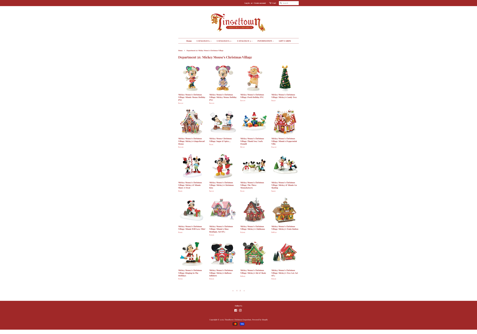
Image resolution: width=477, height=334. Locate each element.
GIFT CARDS (285, 41)
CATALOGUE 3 (244, 41)
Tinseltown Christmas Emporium (238, 319)
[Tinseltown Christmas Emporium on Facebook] (235, 311)
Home (189, 41)
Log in (247, 3)
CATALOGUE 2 (224, 41)
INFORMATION (265, 41)
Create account (260, 3)
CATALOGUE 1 (204, 41)
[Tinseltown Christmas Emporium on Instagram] (240, 311)
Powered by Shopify (260, 319)
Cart (274, 3)
